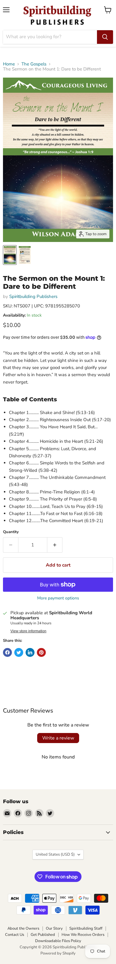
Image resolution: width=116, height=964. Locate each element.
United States (55, 854)
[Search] (105, 37)
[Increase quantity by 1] (54, 545)
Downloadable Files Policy (58, 941)
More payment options (58, 598)
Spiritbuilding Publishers (33, 296)
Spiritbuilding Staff (85, 928)
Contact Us (14, 934)
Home (9, 64)
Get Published (43, 934)
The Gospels (33, 64)
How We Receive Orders (83, 934)
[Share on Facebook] (7, 652)
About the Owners (23, 928)
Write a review (58, 738)
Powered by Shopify (58, 953)
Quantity (11, 532)
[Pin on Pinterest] (41, 652)
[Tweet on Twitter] (18, 652)
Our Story (54, 928)
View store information (28, 631)
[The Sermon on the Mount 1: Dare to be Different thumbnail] (9, 255)
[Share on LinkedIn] (30, 652)
